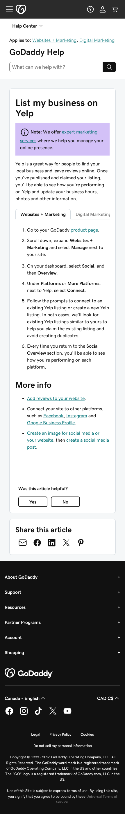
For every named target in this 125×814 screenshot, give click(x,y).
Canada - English (22, 698)
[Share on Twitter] (66, 543)
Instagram (76, 415)
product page (84, 230)
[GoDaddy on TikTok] (38, 714)
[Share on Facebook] (37, 543)
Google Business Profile (51, 422)
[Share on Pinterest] (81, 543)
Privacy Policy (60, 734)
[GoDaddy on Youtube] (67, 714)
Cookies (87, 734)
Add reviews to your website (56, 398)
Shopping (14, 652)
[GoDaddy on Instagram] (23, 714)
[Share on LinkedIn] (51, 543)
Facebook (53, 415)
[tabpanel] (62, 242)
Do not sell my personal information (62, 746)
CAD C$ (105, 698)
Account (13, 637)
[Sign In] (102, 9)
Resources (15, 607)
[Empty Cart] (115, 9)
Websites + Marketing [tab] (43, 214)
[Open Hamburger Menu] (7, 9)
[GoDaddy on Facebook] (9, 714)
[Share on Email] (22, 543)
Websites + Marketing (54, 40)
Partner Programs (23, 622)
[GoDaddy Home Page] (29, 673)
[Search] (109, 67)
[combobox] (56, 67)
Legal (35, 734)
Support (13, 592)
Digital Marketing (97, 40)
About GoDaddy (21, 577)
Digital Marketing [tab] (93, 214)
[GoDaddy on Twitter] (53, 714)
